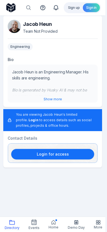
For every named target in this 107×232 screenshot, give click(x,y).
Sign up (74, 7)
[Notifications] (55, 7)
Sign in (91, 7)
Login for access (53, 154)
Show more (53, 99)
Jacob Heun (37, 24)
